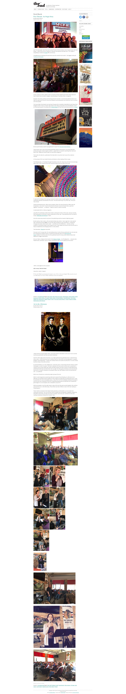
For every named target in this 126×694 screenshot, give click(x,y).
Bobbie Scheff (55, 685)
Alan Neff (50, 685)
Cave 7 (80, 32)
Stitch (52, 299)
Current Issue (40, 9)
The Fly (80, 30)
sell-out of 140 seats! (38, 56)
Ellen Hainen (67, 685)
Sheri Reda (73, 298)
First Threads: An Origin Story (43, 16)
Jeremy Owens (42, 298)
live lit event (39, 686)
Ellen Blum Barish (52, 692)
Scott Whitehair (66, 298)
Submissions (51, 9)
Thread (67, 299)
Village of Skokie (56, 239)
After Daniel (81, 33)
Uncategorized (41, 296)
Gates (80, 27)
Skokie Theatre (47, 299)
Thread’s (46, 52)
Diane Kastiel (72, 296)
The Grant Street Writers (59, 299)
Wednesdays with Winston (42, 215)
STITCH (46, 9)
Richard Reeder (59, 298)
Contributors (58, 9)
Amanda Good (63, 692)
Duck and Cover (82, 29)
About (35, 9)
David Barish (65, 296)
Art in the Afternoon (40, 304)
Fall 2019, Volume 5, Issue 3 (85, 23)
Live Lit (69, 9)
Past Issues (64, 9)
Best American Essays (57, 296)
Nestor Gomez (52, 298)
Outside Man (81, 26)
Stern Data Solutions (75, 692)
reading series (45, 686)
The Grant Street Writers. (64, 146)
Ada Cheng (50, 296)
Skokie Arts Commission (38, 299)
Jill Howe (47, 298)
